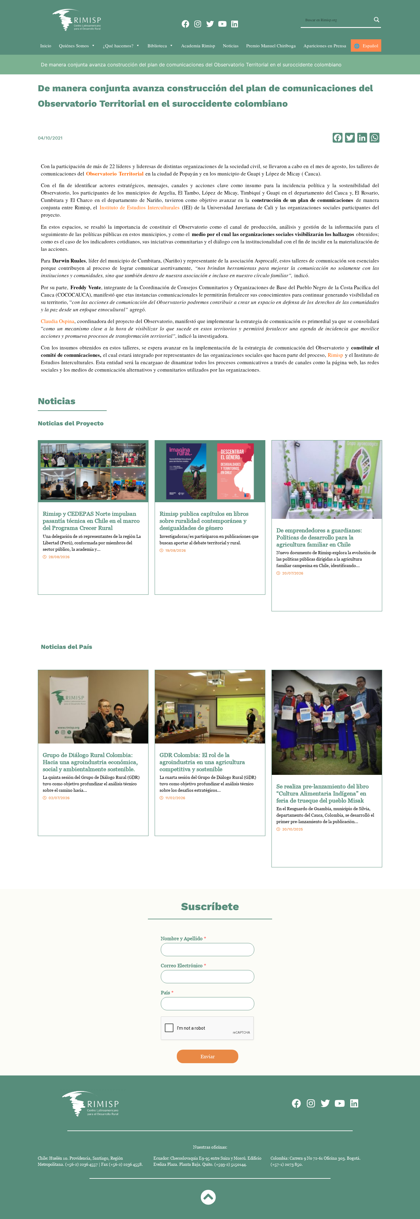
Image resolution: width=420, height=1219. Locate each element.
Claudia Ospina (57, 321)
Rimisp (335, 354)
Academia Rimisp (198, 45)
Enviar (207, 1056)
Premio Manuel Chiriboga (271, 45)
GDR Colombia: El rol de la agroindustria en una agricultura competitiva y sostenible (202, 761)
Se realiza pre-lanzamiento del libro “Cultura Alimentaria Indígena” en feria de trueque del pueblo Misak (322, 793)
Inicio (45, 45)
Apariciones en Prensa (324, 45)
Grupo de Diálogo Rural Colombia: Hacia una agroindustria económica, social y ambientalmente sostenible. (90, 761)
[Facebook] (185, 23)
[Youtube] (222, 23)
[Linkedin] (234, 23)
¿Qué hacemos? (118, 45)
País (167, 992)
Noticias (231, 45)
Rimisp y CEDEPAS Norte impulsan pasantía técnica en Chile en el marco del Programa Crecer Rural (91, 520)
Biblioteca (157, 45)
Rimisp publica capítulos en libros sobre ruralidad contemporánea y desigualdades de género (204, 520)
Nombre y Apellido (183, 938)
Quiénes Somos (74, 45)
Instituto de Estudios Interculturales (140, 207)
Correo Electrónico (183, 965)
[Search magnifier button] (376, 19)
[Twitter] (210, 23)
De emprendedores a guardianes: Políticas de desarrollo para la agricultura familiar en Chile (319, 537)
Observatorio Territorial (115, 173)
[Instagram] (197, 23)
